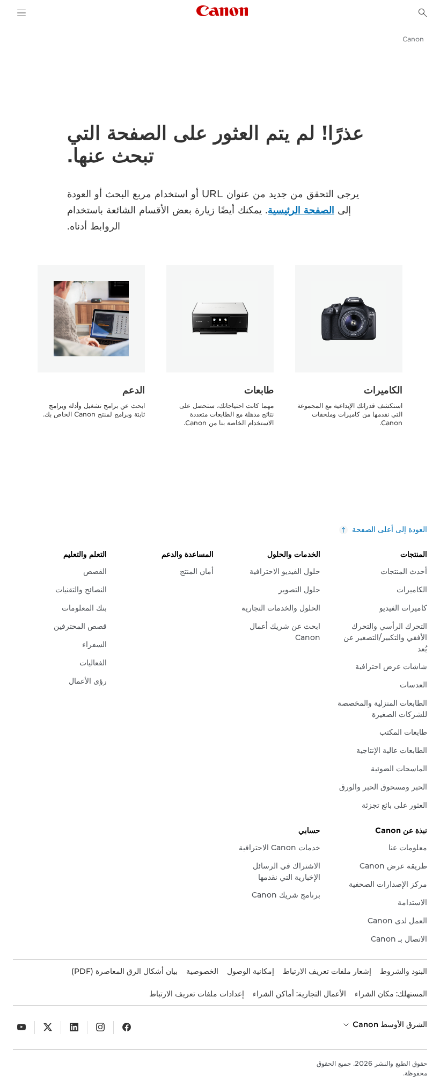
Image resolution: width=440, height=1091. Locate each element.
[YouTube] (21, 1027)
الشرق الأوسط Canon (388, 1024)
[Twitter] (47, 1027)
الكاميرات (383, 390)
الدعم (133, 390)
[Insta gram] (100, 1027)
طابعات (259, 390)
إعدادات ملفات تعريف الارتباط (196, 994)
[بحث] (422, 12)
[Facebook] (126, 1027)
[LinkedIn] (74, 1027)
